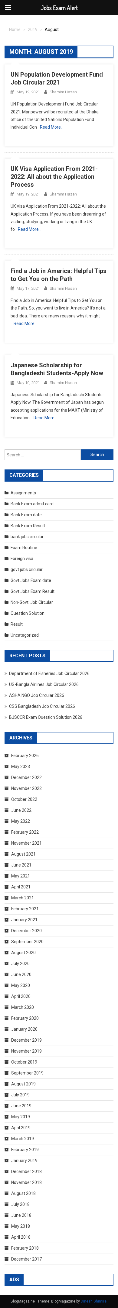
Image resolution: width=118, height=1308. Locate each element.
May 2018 (20, 1226)
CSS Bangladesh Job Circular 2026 (42, 706)
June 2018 (21, 1215)
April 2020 (21, 996)
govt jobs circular (27, 569)
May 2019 (20, 1116)
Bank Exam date (26, 514)
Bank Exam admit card (32, 503)
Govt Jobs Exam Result (32, 591)
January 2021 (24, 919)
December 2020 (26, 930)
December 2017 (26, 1259)
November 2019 (26, 1051)
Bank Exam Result (28, 525)
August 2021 (23, 854)
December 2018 (26, 1171)
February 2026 (25, 755)
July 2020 (20, 963)
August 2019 (23, 1083)
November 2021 (26, 843)
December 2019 (26, 1040)
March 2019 (22, 1138)
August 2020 (23, 952)
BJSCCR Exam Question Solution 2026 (45, 717)
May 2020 (20, 985)
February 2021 (25, 908)
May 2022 (20, 821)
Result (17, 624)
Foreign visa (22, 558)
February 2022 (25, 832)
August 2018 (23, 1193)
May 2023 (20, 766)
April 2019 (21, 1127)
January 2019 (24, 1160)
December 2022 (26, 777)
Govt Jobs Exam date (31, 580)
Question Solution (27, 613)
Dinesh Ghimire (94, 1301)
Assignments (23, 492)
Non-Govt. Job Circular (32, 602)
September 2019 (27, 1073)
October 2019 (24, 1062)
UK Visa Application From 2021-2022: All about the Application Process (54, 176)
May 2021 (20, 876)
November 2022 (26, 788)
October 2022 (24, 799)
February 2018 (25, 1248)
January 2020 (24, 1029)
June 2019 (21, 1105)
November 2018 (26, 1182)
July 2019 (20, 1094)
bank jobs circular (27, 536)
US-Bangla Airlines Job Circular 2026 (44, 684)
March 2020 (22, 1007)
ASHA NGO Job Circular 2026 (36, 695)
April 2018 (21, 1237)
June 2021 (21, 865)
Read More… (52, 127)
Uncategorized (25, 635)
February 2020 (25, 1018)
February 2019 (25, 1149)
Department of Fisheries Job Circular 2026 (49, 673)
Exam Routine (24, 547)
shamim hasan (63, 92)
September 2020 (27, 941)
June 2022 (21, 810)
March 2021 (22, 897)
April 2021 (21, 886)
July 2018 (20, 1204)
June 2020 (21, 974)
